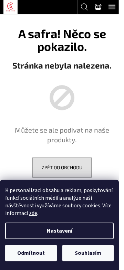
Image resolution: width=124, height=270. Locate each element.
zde (33, 213)
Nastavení (59, 231)
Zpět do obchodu (62, 167)
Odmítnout (31, 253)
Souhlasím (88, 253)
